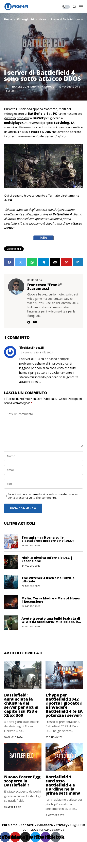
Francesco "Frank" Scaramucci (33, 87)
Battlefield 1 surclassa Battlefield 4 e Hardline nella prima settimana (63, 785)
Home (8, 19)
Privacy (61, 825)
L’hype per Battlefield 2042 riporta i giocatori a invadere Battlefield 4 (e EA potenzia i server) (64, 705)
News (42, 19)
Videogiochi (25, 19)
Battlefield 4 (14, 248)
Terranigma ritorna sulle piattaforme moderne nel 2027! (47, 539)
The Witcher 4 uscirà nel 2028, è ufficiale (47, 579)
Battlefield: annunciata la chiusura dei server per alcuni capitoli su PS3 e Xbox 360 (21, 705)
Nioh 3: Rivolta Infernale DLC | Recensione (46, 559)
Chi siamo (10, 825)
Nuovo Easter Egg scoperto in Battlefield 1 (22, 781)
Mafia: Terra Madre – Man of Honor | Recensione (51, 600)
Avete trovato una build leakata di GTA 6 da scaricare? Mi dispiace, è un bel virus (50, 621)
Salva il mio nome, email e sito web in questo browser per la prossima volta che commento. (43, 496)
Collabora (45, 825)
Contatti (27, 825)
